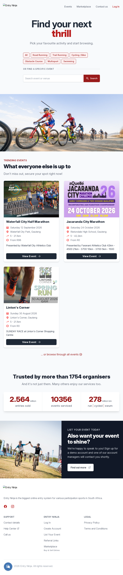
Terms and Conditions (96, 528)
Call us (7, 534)
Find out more (78, 467)
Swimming (68, 61)
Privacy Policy (92, 522)
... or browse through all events (60, 354)
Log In (115, 6)
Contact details (12, 522)
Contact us (102, 6)
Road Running (40, 55)
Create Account (52, 528)
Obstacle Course (34, 61)
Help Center (10, 528)
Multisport (53, 61)
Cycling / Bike (79, 55)
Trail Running (59, 55)
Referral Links (51, 540)
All (26, 55)
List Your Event (52, 534)
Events (68, 6)
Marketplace (84, 6)
